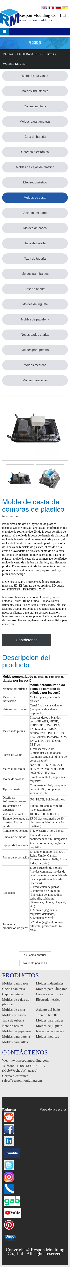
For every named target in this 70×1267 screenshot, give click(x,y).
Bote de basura (35, 289)
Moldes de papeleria (35, 319)
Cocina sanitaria (35, 106)
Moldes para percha (35, 349)
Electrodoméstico (35, 182)
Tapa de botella (35, 243)
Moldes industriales (35, 91)
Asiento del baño (35, 212)
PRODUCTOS (43, 54)
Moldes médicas (35, 365)
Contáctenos (27, 640)
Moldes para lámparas (35, 121)
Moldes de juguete (35, 304)
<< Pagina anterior (35, 954)
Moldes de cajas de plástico (35, 167)
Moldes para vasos (35, 75)
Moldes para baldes (35, 273)
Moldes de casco (35, 228)
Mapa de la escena (53, 1109)
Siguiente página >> (35, 962)
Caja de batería (35, 136)
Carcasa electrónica (35, 152)
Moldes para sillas (35, 380)
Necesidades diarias (35, 334)
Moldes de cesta (15, 63)
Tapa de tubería (35, 258)
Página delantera (16, 54)
